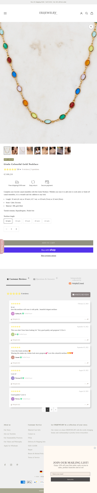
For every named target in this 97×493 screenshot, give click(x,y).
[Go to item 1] (7, 151)
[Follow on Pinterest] (17, 465)
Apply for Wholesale (11, 446)
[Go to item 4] (29, 151)
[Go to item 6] (45, 151)
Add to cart (48, 243)
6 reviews (25, 169)
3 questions (35, 169)
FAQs (30, 438)
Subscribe (70, 479)
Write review (81, 295)
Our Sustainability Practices (13, 438)
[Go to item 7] (52, 151)
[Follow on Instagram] (11, 465)
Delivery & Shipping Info (36, 442)
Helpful (15, 319)
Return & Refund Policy (36, 453)
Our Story (7, 430)
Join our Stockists (10, 434)
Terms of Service (34, 457)
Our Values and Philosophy (13, 442)
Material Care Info (34, 430)
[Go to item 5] (37, 151)
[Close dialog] (95, 448)
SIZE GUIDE (32, 446)
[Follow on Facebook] (5, 465)
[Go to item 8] (60, 151)
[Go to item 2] (14, 151)
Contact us (31, 434)
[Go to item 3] (22, 151)
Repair (30, 450)
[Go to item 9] (67, 151)
